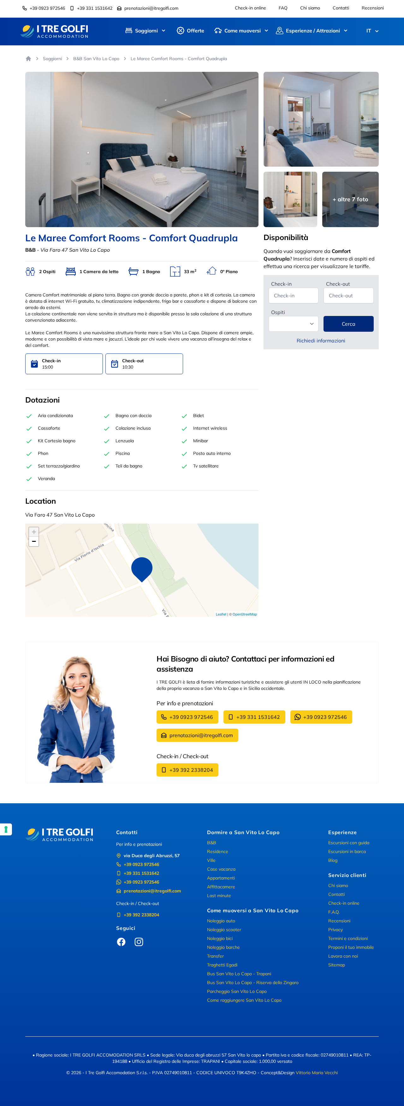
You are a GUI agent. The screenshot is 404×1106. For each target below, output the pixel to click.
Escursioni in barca (347, 851)
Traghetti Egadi (222, 965)
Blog (332, 860)
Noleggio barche (223, 947)
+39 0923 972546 (47, 8)
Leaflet (221, 613)
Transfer (215, 956)
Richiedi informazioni (321, 340)
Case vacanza (221, 869)
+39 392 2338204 (191, 770)
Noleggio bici (220, 938)
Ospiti (278, 312)
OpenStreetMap (245, 613)
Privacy (335, 929)
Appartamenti (221, 878)
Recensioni (373, 8)
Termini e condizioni (348, 938)
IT (368, 30)
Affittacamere (221, 887)
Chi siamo (310, 8)
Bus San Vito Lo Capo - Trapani (239, 974)
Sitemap (336, 965)
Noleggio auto (221, 921)
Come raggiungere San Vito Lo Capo (244, 1000)
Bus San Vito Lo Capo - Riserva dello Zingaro (253, 982)
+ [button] (34, 532)
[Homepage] (28, 58)
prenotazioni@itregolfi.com (151, 8)
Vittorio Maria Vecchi (317, 1072)
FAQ (283, 8)
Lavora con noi (343, 956)
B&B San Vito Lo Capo (96, 58)
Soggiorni (52, 58)
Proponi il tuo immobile (351, 947)
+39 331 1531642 (94, 8)
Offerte (195, 30)
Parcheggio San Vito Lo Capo (237, 991)
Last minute (219, 895)
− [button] (34, 541)
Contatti (341, 8)
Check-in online (250, 8)
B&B (211, 842)
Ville (211, 860)
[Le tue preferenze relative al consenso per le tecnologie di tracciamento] (6, 829)
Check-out (338, 284)
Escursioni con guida (348, 842)
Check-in (281, 284)
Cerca (348, 324)
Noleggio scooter (224, 929)
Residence (217, 851)
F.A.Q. (334, 912)
